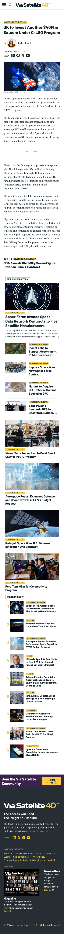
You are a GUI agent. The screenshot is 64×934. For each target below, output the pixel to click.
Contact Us (50, 853)
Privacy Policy (38, 857)
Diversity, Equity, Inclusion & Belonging (22, 860)
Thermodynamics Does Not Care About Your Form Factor (41, 625)
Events (7, 857)
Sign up (48, 890)
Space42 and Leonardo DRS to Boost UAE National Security (41, 409)
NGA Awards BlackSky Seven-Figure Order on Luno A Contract (30, 265)
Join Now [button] (51, 781)
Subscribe (8, 911)
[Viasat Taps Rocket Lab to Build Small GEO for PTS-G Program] (32, 433)
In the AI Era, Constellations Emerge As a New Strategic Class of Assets (40, 698)
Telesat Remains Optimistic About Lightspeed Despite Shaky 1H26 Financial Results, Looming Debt (41, 681)
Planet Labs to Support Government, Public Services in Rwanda (43, 351)
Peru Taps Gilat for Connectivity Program (26, 588)
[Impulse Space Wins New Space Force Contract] (15, 367)
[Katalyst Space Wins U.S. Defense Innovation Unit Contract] (32, 523)
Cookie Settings (21, 857)
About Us (8, 853)
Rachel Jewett (24, 43)
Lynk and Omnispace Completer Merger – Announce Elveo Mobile (42, 752)
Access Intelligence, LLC (25, 925)
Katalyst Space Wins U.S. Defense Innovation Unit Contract (27, 544)
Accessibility (50, 860)
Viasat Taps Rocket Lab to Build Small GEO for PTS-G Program (30, 454)
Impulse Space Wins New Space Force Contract (42, 370)
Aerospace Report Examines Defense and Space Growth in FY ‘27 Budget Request (30, 499)
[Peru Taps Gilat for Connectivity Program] (32, 566)
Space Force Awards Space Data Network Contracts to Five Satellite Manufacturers (31, 321)
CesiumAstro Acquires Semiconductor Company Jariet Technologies (39, 716)
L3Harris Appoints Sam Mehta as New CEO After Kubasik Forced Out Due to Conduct (41, 662)
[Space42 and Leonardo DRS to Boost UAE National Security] (15, 406)
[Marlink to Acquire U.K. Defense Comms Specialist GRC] (15, 386)
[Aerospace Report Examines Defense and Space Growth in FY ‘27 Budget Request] (32, 476)
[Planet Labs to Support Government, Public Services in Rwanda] (15, 348)
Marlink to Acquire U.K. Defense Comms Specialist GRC (42, 390)
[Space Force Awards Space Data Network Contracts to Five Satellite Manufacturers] (32, 296)
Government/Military (15, 22)
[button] (4, 4)
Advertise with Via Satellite (28, 853)
